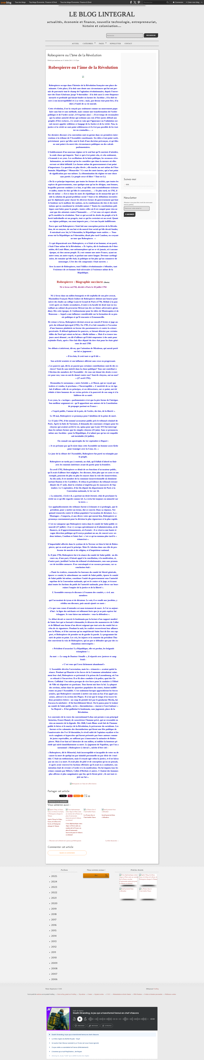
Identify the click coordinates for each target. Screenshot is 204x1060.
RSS (127, 184)
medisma (39, 994)
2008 (54, 968)
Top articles (82, 994)
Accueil (75, 43)
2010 (54, 957)
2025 (54, 876)
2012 (54, 946)
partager (95, 1025)
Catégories (87, 43)
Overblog (156, 989)
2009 (54, 963)
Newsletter (115, 43)
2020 (54, 903)
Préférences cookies (170, 994)
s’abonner (81, 1025)
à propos (108, 1025)
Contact (128, 43)
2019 (54, 908)
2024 (54, 881)
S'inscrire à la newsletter (58, 801)
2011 (53, 952)
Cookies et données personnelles (153, 994)
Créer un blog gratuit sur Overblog (66, 994)
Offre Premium (137, 994)
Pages (100, 43)
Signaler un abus (99, 994)
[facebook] (131, 2)
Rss (96, 875)
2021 (54, 897)
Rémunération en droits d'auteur (122, 994)
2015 (54, 930)
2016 (54, 925)
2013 (54, 941)
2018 (54, 914)
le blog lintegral (102, 14)
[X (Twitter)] (134, 2)
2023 (54, 887)
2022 (54, 892)
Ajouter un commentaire (67, 853)
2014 (54, 935)
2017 (53, 919)
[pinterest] (138, 2)
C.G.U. (109, 994)
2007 (54, 973)
